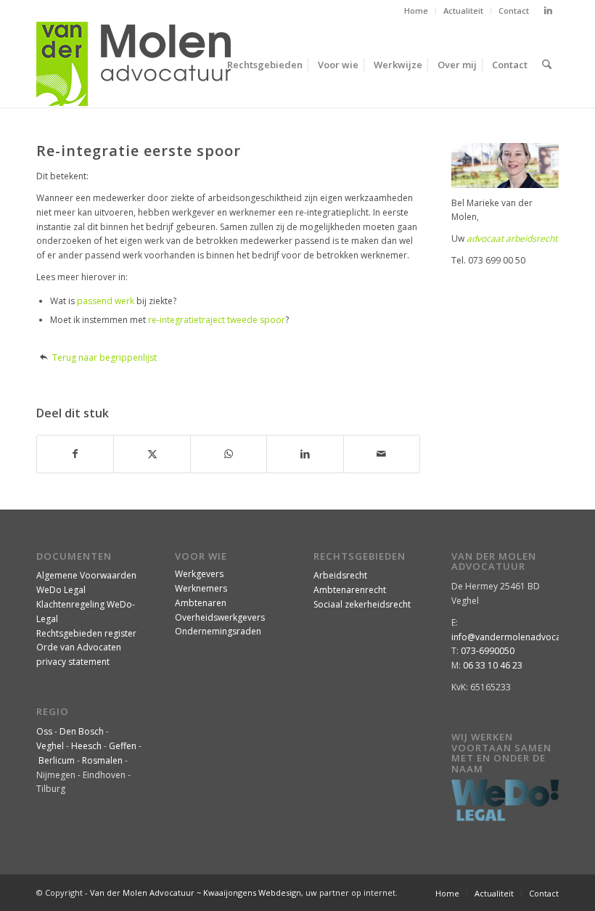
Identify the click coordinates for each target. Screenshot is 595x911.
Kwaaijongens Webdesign (252, 892)
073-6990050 (487, 651)
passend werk (105, 301)
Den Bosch (82, 731)
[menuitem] (416, 11)
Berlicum (56, 760)
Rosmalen (102, 760)
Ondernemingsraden (218, 631)
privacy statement (73, 661)
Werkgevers (199, 574)
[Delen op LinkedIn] (304, 454)
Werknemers (201, 588)
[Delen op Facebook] (75, 454)
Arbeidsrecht (340, 575)
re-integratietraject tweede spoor (216, 320)
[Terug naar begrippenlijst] (44, 357)
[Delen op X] (151, 454)
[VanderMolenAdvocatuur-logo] (133, 64)
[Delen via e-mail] (381, 454)
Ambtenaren (200, 603)
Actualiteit (463, 10)
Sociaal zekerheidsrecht (362, 604)
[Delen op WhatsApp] (228, 454)
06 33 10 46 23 (492, 665)
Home (416, 10)
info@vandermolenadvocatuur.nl (519, 637)
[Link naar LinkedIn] (548, 11)
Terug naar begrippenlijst (104, 357)
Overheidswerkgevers (220, 617)
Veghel (50, 746)
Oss (44, 731)
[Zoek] (547, 64)
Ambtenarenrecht (349, 590)
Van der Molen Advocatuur (142, 892)
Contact (513, 10)
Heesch (86, 746)
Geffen (122, 746)
